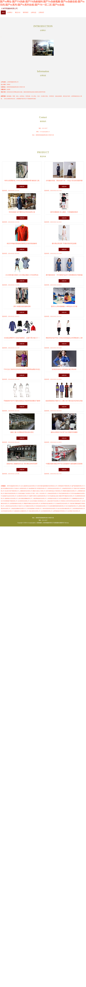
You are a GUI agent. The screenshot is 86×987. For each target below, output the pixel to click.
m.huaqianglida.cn (45, 131)
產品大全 (17, 12)
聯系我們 (25, 12)
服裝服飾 (39, 522)
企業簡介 (10, 12)
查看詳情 (22, 186)
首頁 (3, 12)
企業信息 (33, 12)
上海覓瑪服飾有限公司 (9, 8)
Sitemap (66, 522)
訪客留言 (41, 12)
